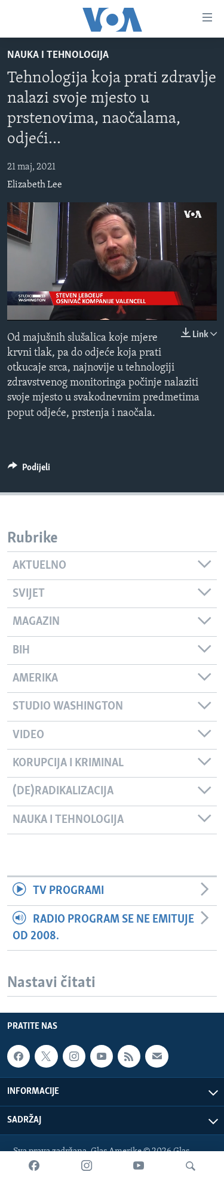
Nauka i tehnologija (58, 55)
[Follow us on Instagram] (74, 1056)
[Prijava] (156, 1056)
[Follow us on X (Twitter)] (46, 1056)
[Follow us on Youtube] (101, 1056)
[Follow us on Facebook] (18, 1056)
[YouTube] (138, 1166)
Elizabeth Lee (34, 185)
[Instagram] (86, 1166)
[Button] (29, 470)
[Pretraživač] (190, 1166)
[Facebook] (34, 1166)
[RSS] (129, 1056)
